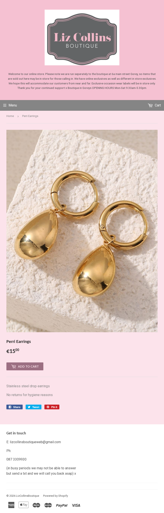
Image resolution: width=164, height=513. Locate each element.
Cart (157, 105)
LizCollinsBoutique (27, 495)
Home (10, 116)
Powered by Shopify (55, 495)
